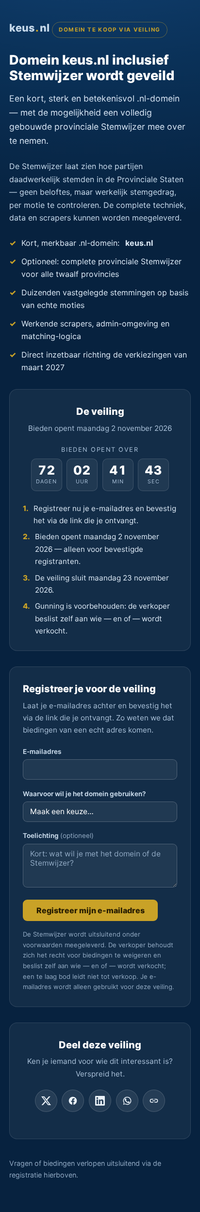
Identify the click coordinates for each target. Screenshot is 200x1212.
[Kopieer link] (154, 1101)
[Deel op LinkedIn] (100, 1101)
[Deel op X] (46, 1101)
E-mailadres (42, 751)
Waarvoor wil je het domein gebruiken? (84, 794)
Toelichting (58, 835)
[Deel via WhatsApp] (127, 1101)
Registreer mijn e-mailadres (90, 910)
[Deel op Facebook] (73, 1101)
